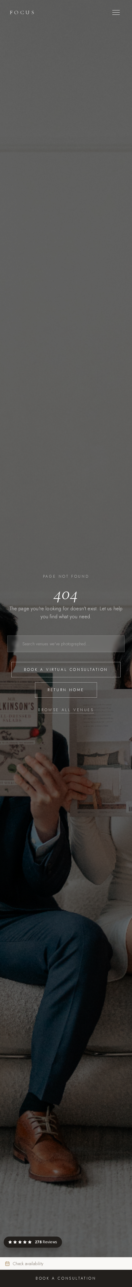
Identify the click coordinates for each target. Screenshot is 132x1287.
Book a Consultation (66, 1278)
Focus (23, 12)
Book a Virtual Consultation (66, 669)
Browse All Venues (66, 710)
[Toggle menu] (116, 12)
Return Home (66, 690)
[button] (61, 1237)
